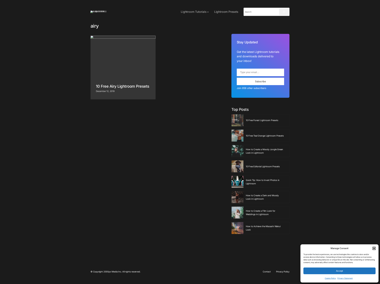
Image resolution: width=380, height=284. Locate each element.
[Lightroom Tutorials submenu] (208, 12)
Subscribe (260, 81)
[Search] (284, 11)
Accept (339, 271)
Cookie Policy (330, 278)
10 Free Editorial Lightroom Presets (263, 166)
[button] (374, 248)
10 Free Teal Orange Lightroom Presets (265, 135)
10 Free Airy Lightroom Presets (122, 86)
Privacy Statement (345, 278)
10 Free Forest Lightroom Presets (262, 120)
